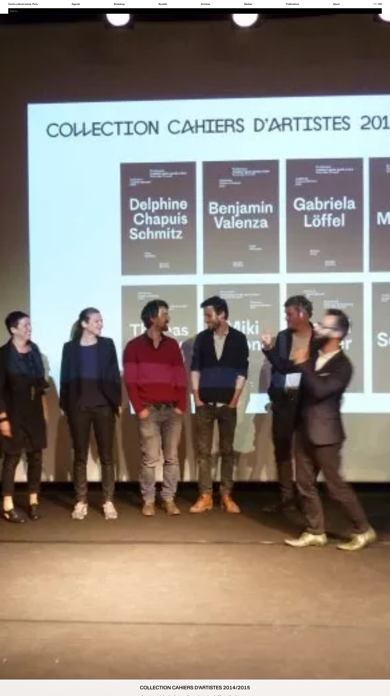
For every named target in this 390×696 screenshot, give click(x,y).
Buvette (163, 4)
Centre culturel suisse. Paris (23, 4)
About (336, 4)
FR (375, 4)
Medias (248, 4)
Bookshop (119, 4)
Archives (205, 4)
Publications (292, 4)
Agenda (76, 4)
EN (380, 4)
